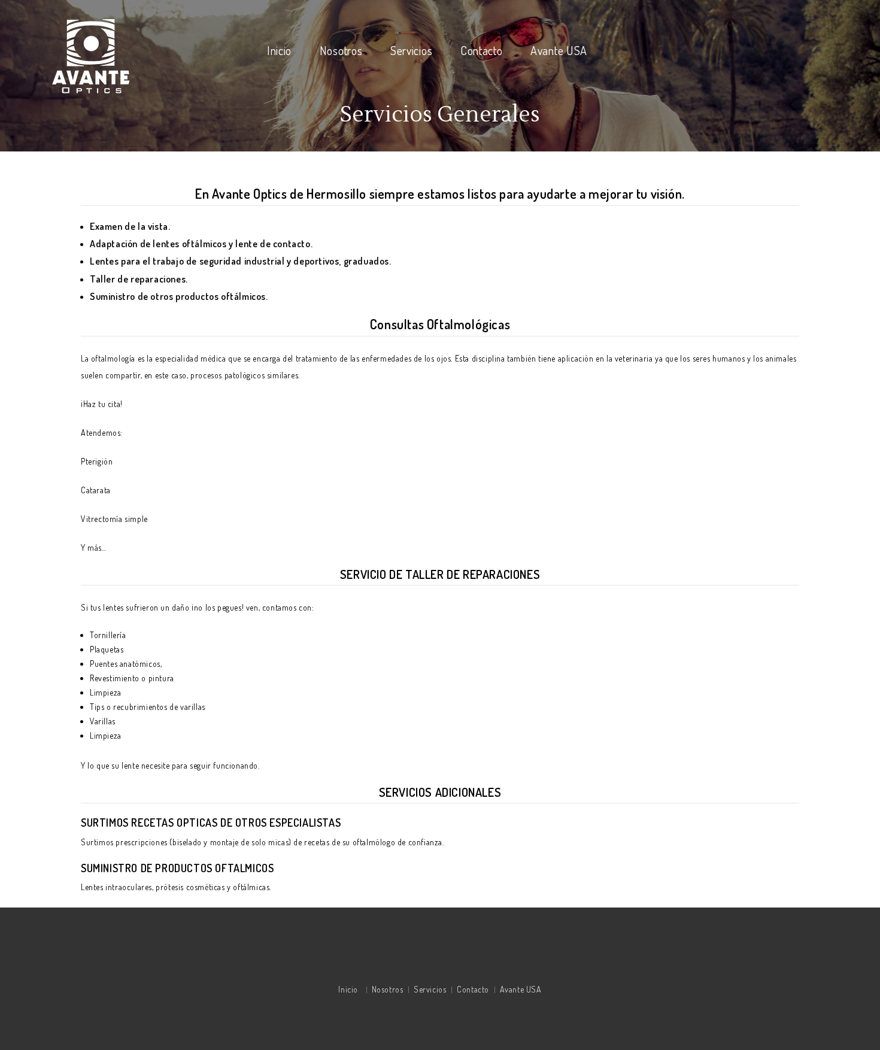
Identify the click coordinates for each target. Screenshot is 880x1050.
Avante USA (558, 50)
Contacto (481, 50)
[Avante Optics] (91, 55)
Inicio (279, 50)
